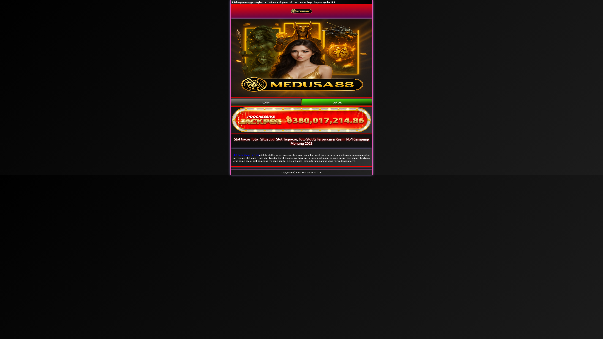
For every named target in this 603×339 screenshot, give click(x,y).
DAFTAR (337, 102)
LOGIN (266, 102)
